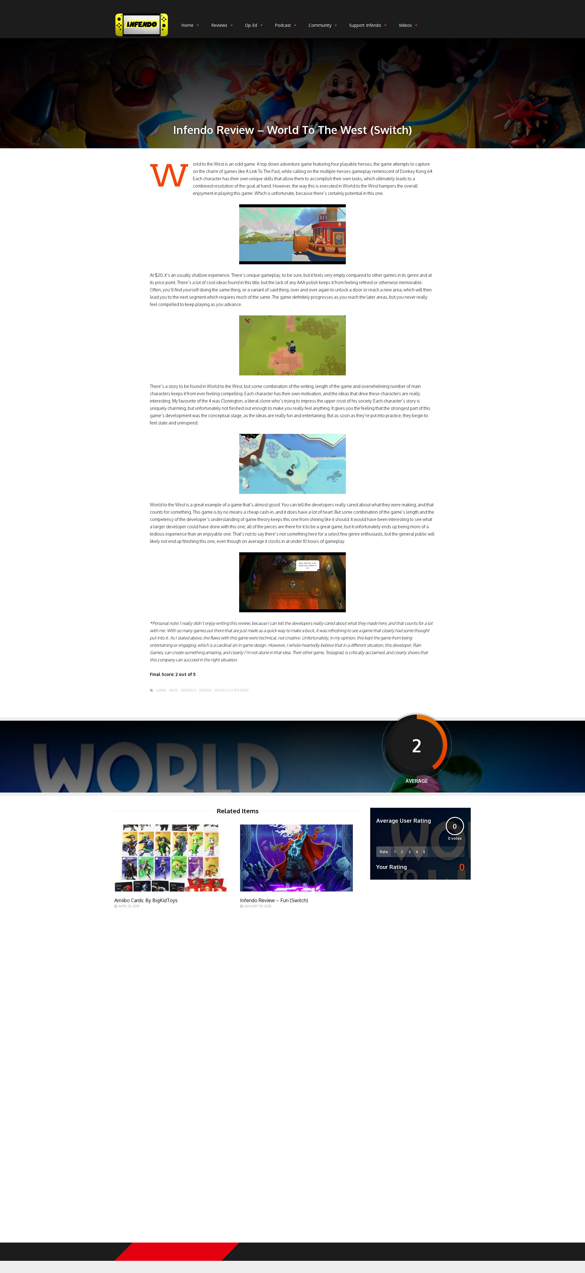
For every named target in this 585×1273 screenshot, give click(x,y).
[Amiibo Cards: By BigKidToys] (170, 889)
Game (161, 690)
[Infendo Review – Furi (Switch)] (296, 889)
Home (187, 25)
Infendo (188, 690)
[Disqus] (237, 994)
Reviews (219, 25)
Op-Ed (251, 25)
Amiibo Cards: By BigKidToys (146, 900)
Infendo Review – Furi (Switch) (274, 900)
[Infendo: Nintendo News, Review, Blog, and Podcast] (141, 36)
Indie (173, 690)
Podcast (283, 25)
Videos (405, 25)
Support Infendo (365, 25)
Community (320, 25)
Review (205, 690)
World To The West (231, 690)
